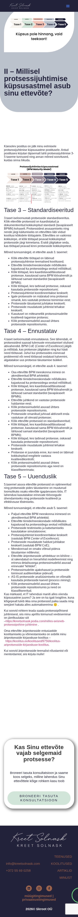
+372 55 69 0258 (18, 870)
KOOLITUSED (61, 864)
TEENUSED (63, 856)
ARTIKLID (64, 870)
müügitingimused (38, 896)
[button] (68, 6)
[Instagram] (39, 888)
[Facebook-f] (49, 888)
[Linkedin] (29, 888)
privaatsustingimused (39, 899)
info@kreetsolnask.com (23, 864)
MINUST (65, 877)
